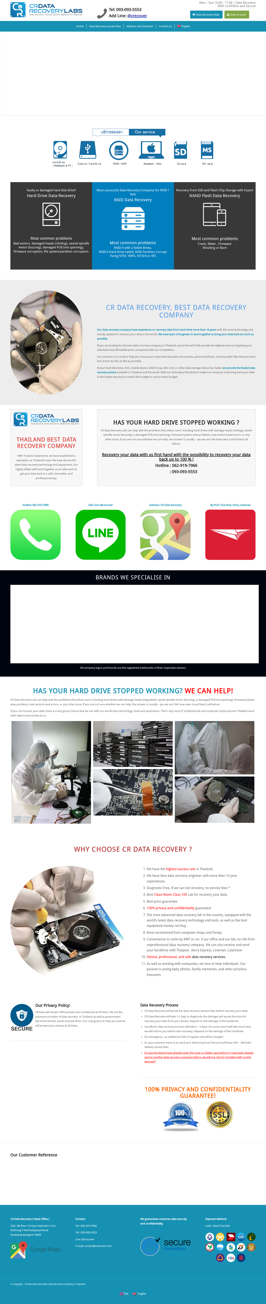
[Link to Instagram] (252, 1284)
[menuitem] (80, 26)
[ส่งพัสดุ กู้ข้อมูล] (230, 535)
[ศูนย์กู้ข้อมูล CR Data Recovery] (46, 9)
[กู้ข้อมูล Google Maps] (165, 535)
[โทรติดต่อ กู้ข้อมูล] (35, 535)
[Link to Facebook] (246, 1284)
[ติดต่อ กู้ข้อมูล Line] (100, 535)
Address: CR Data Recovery (165, 505)
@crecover (88, 1239)
